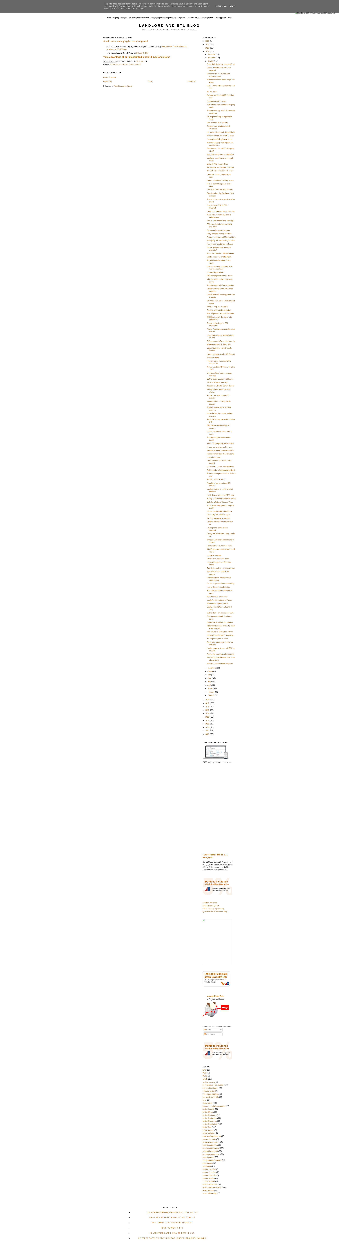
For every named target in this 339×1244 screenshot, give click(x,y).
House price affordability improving (220, 635)
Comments (210, 1034)
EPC (204, 1070)
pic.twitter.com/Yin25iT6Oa (116, 49)
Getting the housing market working (220, 654)
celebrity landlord (209, 1091)
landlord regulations (210, 1124)
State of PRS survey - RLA (217, 164)
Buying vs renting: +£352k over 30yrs (221, 237)
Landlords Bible (193, 18)
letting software (208, 1133)
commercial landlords (211, 1094)
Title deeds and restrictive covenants (221, 568)
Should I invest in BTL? (216, 480)
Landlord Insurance (210, 903)
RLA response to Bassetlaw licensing (221, 341)
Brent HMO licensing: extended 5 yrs (221, 64)
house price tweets (119, 64)
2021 (207, 45)
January (211, 695)
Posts (208, 1030)
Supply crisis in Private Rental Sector (221, 499)
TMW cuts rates (213, 358)
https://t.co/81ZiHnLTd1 (171, 46)
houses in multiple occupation (214, 1106)
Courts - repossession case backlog (220, 584)
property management (211, 1154)
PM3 (204, 1073)
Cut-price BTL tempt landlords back (220, 467)
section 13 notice (209, 1169)
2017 (207, 703)
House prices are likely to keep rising (172, 1233)
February (211, 692)
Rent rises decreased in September (220, 155)
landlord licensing (209, 1121)
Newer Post (107, 81)
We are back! (212, 92)
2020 (207, 48)
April (209, 685)
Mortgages (155, 18)
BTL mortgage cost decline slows (219, 276)
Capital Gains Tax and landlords (219, 257)
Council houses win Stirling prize (219, 511)
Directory (203, 18)
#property (183, 46)
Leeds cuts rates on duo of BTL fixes (221, 211)
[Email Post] (146, 61)
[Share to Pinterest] (114, 61)
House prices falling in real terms (219, 139)
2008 (207, 734)
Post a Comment (109, 78)
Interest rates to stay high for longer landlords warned (172, 1238)
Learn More (221, 6)
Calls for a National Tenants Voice (220, 502)
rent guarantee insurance (212, 1160)
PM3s (205, 1076)
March (210, 689)
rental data (207, 1166)
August (210, 671)
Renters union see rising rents (218, 230)
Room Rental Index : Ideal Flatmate (220, 253)
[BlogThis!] (107, 61)
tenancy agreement (210, 1184)
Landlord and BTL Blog (169, 26)
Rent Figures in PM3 (172, 1228)
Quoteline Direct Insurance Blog (215, 912)
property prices (208, 1157)
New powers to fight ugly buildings (220, 632)
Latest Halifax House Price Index (219, 546)
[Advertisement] (219, 808)
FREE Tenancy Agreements (213, 909)
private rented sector (210, 1142)
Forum (210, 18)
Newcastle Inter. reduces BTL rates (220, 136)
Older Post (192, 81)
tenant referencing (209, 1193)
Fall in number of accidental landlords (221, 470)
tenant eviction (208, 1190)
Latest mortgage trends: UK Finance (221, 354)
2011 (207, 724)
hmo (204, 1100)
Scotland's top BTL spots (216, 101)
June (210, 678)
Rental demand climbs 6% (217, 597)
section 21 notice (209, 1172)
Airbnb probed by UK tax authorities (220, 285)
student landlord (209, 1181)
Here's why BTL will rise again (218, 515)
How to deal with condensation (218, 587)
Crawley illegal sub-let (215, 272)
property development (211, 1148)
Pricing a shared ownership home (219, 447)
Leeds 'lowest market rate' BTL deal (220, 495)
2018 (207, 700)
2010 (207, 727)
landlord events (208, 1109)
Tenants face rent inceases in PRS (220, 450)
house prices (135, 64)
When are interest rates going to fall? (172, 1218)
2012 (207, 720)
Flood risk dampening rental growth (220, 444)
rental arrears (208, 1163)
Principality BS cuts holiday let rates (221, 241)
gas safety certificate (211, 1097)
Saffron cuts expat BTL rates (218, 559)
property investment (210, 1151)
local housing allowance (212, 1136)
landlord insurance (210, 1115)
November (212, 58)
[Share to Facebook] (112, 61)
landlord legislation (210, 1118)
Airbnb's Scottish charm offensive (220, 664)
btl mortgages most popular (213, 1085)
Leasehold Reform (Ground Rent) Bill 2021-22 (172, 1212)
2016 (207, 707)
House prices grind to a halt (217, 639)
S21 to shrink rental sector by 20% (220, 613)
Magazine (181, 18)
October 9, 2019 (142, 53)
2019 (207, 51)
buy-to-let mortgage (210, 1088)
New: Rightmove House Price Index (220, 314)
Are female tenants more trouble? (172, 1223)
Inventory (172, 18)
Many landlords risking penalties (219, 234)
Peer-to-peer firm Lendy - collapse (220, 244)
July (209, 675)
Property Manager (119, 18)
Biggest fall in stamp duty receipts (220, 622)
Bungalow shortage (214, 555)
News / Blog (226, 18)
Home (109, 18)
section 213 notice (210, 1175)
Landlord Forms (143, 18)
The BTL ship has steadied (217, 307)
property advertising (210, 1145)
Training (218, 18)
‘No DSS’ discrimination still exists (220, 171)
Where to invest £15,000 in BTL (219, 345)
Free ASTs (132, 18)
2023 (207, 41)
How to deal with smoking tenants (220, 190)
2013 (207, 717)
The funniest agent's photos (217, 603)
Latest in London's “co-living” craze (220, 180)
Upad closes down (214, 457)
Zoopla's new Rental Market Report (220, 386)
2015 (207, 710)
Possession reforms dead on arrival (220, 454)
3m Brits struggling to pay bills (218, 518)
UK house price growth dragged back (221, 132)
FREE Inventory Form (211, 906)
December (212, 54)
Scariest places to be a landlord (219, 310)
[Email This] (104, 61)
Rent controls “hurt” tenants (217, 123)
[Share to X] (109, 61)
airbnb (205, 1079)
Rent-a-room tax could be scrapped (220, 167)
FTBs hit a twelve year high (217, 382)
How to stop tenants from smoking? (220, 221)
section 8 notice (209, 1178)
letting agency (208, 1130)
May (209, 682)
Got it (232, 6)
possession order (209, 1139)
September (212, 668)
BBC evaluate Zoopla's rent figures (220, 379)
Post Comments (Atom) (123, 86)
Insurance (164, 18)
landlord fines (208, 1112)
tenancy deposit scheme (212, 1187)
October (211, 61)
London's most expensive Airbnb (219, 600)
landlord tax (207, 1127)
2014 (207, 714)
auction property (209, 1082)
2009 (207, 731)
